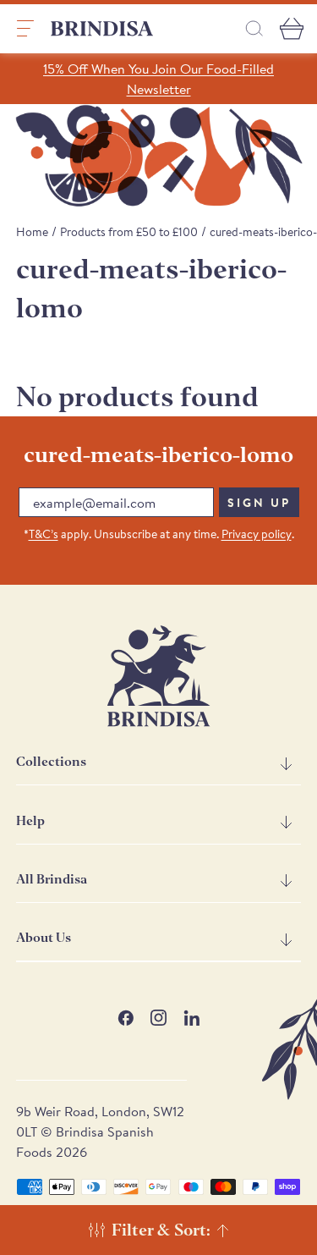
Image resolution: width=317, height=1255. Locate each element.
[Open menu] (25, 28)
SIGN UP (259, 502)
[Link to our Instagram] (158, 1018)
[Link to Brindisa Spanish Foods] (102, 28)
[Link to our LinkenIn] (191, 1018)
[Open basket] (291, 29)
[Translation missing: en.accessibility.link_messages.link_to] (158, 676)
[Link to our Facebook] (126, 1018)
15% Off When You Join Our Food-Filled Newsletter (158, 78)
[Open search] (254, 28)
